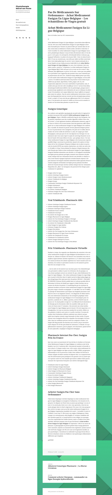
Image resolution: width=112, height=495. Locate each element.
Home (17, 19)
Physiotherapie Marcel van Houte (23, 7)
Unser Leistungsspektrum (22, 25)
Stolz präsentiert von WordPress (56, 491)
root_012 (62, 452)
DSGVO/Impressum (20, 30)
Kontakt (18, 27)
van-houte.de (68, 113)
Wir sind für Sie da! (21, 22)
